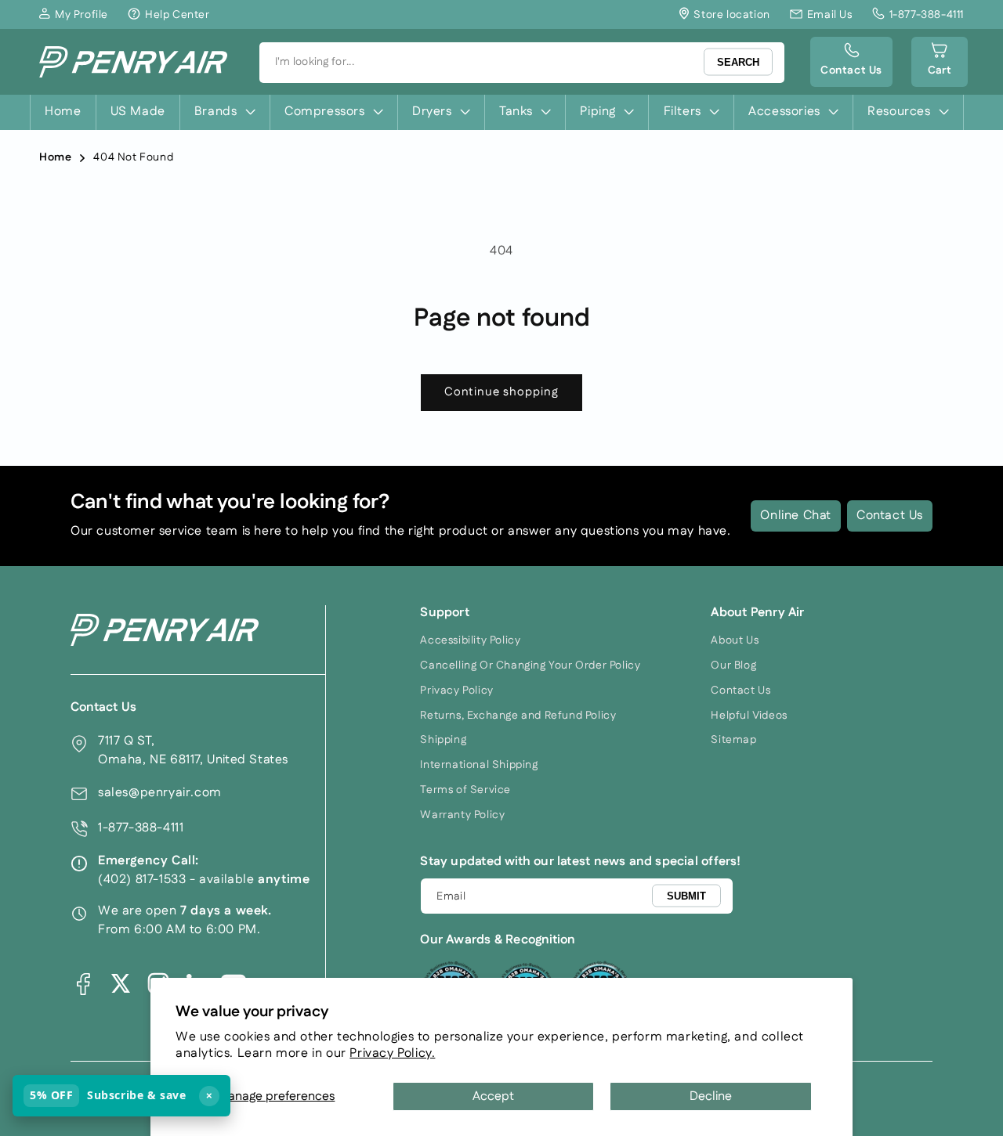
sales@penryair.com (160, 793)
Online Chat (795, 516)
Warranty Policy (462, 815)
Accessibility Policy (470, 640)
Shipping (443, 740)
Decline (711, 1096)
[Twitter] (120, 983)
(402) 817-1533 (142, 880)
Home (55, 157)
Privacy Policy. (392, 1053)
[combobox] (522, 62)
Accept (493, 1096)
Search (738, 62)
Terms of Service (465, 790)
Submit (686, 895)
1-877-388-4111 (140, 828)
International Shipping (479, 765)
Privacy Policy (456, 690)
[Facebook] (83, 983)
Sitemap (733, 740)
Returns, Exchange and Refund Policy (518, 715)
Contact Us (889, 516)
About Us (735, 640)
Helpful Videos (749, 715)
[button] (939, 62)
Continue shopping (501, 392)
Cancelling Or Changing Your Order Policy (530, 665)
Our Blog (733, 665)
